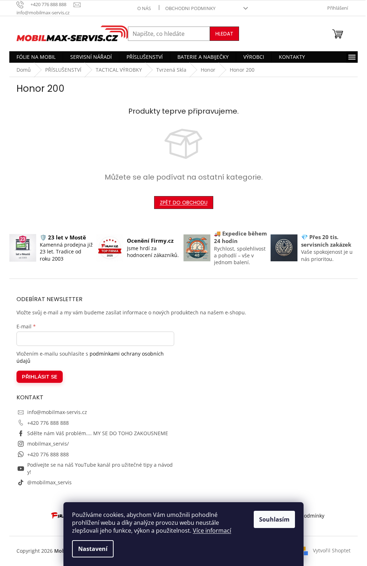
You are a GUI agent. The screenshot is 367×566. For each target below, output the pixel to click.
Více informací (212, 530)
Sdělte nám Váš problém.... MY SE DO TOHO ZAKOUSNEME (97, 433)
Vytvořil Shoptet (332, 550)
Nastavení (93, 549)
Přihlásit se (39, 377)
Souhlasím (274, 519)
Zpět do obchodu (184, 202)
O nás (144, 8)
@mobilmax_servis (49, 482)
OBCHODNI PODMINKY (190, 8)
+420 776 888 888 (48, 422)
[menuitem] (36, 57)
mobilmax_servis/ (48, 443)
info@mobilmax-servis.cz (57, 412)
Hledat (224, 33)
